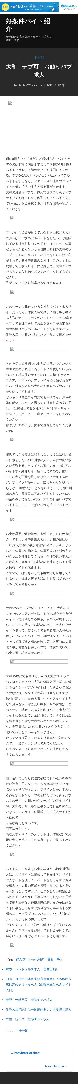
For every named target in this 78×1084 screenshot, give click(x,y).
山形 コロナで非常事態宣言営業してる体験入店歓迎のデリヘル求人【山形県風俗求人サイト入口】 (38, 984)
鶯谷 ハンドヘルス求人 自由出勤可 (32, 969)
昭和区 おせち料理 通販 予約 (39, 959)
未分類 (39, 57)
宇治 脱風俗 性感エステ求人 (28, 1019)
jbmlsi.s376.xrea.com (30, 85)
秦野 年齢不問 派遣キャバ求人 (29, 1000)
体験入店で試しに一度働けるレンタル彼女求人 (38, 1009)
